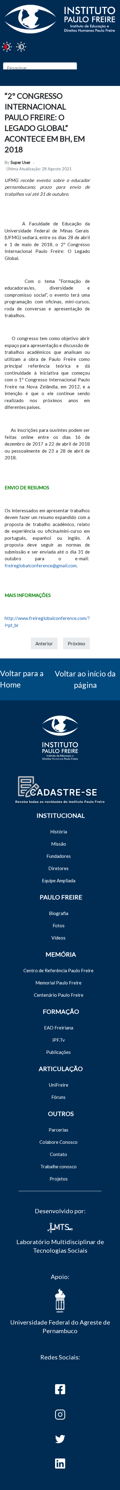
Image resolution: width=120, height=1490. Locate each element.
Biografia (58, 913)
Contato (58, 1154)
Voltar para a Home (22, 679)
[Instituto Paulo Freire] (60, 18)
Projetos (59, 1178)
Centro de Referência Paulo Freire (58, 970)
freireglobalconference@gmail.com (41, 565)
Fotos (59, 925)
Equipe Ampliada (58, 880)
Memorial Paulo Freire (58, 982)
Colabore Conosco (58, 1142)
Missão (58, 844)
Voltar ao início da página (85, 679)
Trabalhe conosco (58, 1166)
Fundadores (58, 856)
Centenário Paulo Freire (58, 995)
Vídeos (58, 937)
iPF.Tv (58, 1040)
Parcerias (58, 1129)
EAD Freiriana (58, 1027)
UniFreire (58, 1085)
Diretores (58, 868)
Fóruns (58, 1097)
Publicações (58, 1052)
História (58, 831)
